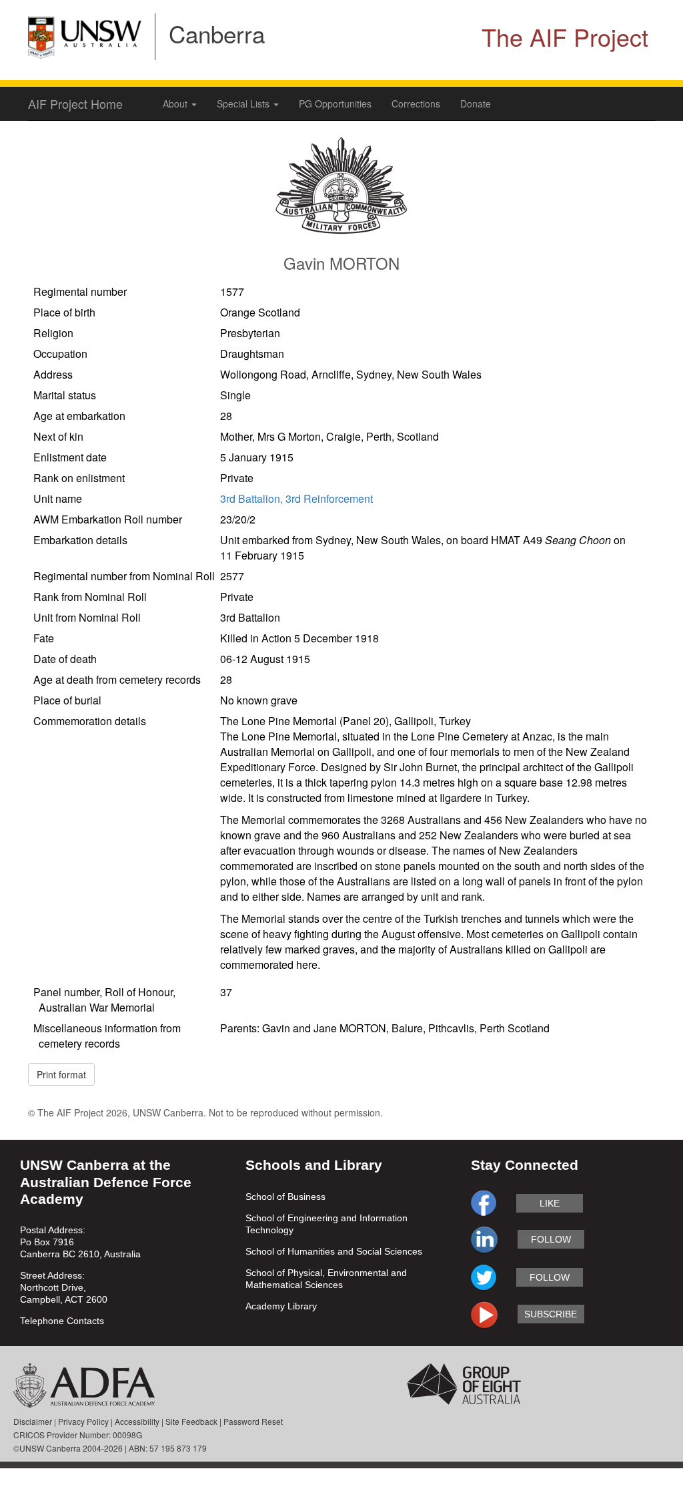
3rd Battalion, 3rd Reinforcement (296, 498)
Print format (61, 1074)
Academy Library (281, 1306)
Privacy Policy (83, 1421)
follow (551, 1239)
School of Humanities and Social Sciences (333, 1251)
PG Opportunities (335, 103)
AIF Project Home (75, 103)
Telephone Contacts (62, 1320)
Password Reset (253, 1421)
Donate (475, 103)
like (550, 1203)
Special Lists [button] (244, 103)
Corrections (416, 103)
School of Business (285, 1196)
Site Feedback (191, 1421)
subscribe (550, 1314)
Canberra (217, 33)
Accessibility (137, 1421)
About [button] (176, 103)
